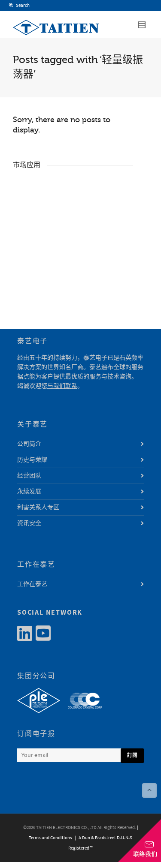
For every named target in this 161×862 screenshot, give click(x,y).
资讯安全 (29, 523)
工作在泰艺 (32, 584)
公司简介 (29, 444)
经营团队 (29, 476)
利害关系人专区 (38, 507)
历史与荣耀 (32, 460)
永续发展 (29, 492)
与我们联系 (62, 386)
